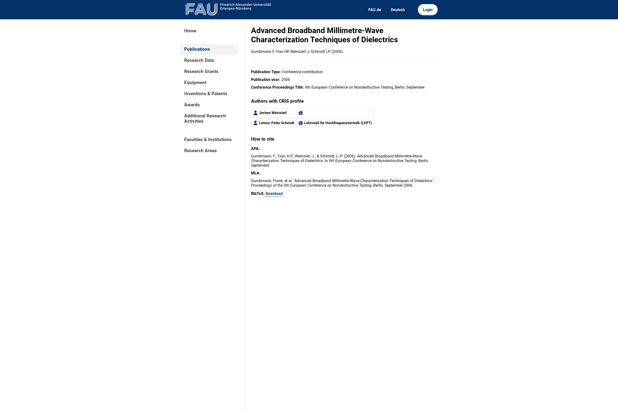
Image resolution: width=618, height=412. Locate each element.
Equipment (195, 82)
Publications (197, 49)
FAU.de (374, 9)
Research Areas (200, 150)
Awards (192, 104)
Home (190, 31)
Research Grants (201, 71)
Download (274, 193)
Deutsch (398, 9)
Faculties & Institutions (208, 139)
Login (428, 9)
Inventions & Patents (205, 93)
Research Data (199, 60)
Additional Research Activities (205, 118)
